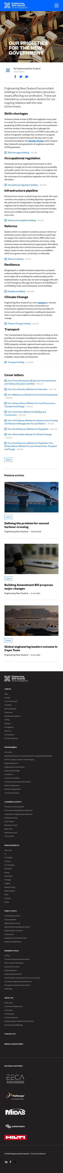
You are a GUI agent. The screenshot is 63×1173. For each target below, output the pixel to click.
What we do (8, 1002)
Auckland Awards (10, 817)
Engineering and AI (11, 763)
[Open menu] (55, 5)
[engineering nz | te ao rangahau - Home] (16, 5)
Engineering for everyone (13, 930)
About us (7, 730)
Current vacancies (11, 738)
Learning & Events (13, 801)
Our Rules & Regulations (13, 1006)
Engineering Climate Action (14, 767)
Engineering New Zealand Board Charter (19, 1021)
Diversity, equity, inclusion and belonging (19, 759)
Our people (8, 1010)
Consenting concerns (12, 915)
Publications (9, 934)
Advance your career (12, 966)
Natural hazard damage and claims (17, 926)
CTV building (9, 864)
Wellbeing (8, 988)
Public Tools (10, 910)
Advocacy (8, 752)
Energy (7, 872)
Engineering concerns (12, 923)
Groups (7, 697)
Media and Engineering (12, 941)
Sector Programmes (11, 785)
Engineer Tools (11, 950)
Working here (9, 734)
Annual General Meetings (13, 1025)
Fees (6, 693)
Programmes (10, 746)
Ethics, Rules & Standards (13, 962)
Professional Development (14, 806)
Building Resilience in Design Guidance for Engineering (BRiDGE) (28, 755)
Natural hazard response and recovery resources (22, 977)
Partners (7, 723)
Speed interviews (10, 832)
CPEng (7, 719)
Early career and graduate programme (18, 810)
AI (5, 853)
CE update (8, 857)
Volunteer (8, 704)
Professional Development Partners (17, 781)
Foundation (8, 774)
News (8, 459)
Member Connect (10, 825)
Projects (7, 898)
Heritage (7, 879)
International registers (12, 716)
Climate (7, 861)
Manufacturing (9, 887)
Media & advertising (13, 1043)
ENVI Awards (9, 821)
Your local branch (10, 701)
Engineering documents (13, 974)
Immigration (8, 727)
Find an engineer (10, 919)
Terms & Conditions (38, 1153)
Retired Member (10, 708)
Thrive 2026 (9, 836)
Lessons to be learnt (11, 778)
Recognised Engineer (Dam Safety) (17, 985)
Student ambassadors (12, 789)
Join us (7, 688)
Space (6, 902)
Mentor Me (8, 828)
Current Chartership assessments (17, 959)
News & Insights (11, 845)
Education (8, 868)
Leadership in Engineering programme (18, 814)
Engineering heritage (11, 770)
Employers (8, 712)
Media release (9, 890)
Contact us (10, 1033)
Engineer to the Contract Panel (15, 938)
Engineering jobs (10, 970)
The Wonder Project (11, 792)
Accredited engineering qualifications (18, 981)
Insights (7, 883)
